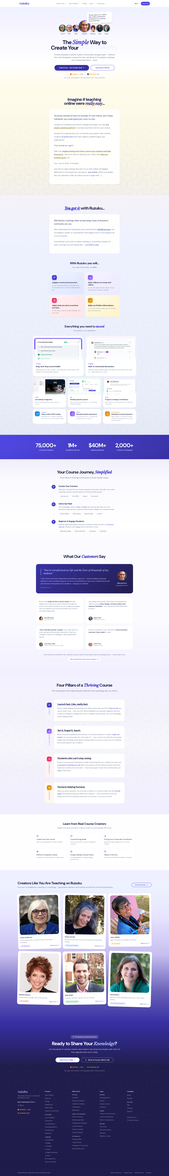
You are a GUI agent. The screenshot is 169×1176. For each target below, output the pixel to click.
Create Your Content (68, 486)
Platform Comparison (107, 1120)
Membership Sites (78, 1120)
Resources (101, 3)
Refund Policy (139, 1173)
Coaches (75, 1097)
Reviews (129, 1098)
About (129, 1095)
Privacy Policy (128, 1173)
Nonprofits (75, 1110)
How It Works (73, 3)
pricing (67, 507)
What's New (49, 1108)
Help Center (131, 1117)
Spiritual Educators (78, 1148)
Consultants (76, 1107)
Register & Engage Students (71, 521)
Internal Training (77, 1132)
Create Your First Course (108, 1114)
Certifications (49, 1130)
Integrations (49, 1104)
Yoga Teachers (77, 1142)
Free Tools (103, 1127)
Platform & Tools (105, 1136)
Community (92, 531)
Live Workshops (50, 1124)
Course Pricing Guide (106, 1117)
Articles (102, 1101)
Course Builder (49, 1117)
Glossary (102, 1133)
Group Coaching (77, 1129)
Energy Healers (77, 1139)
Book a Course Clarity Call (98, 1060)
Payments (48, 1133)
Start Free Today (66, 1060)
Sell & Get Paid (65, 503)
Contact (130, 1108)
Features (48, 1098)
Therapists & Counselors (80, 1145)
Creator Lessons (105, 1104)
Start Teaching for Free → (26, 1102)
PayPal (84, 507)
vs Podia (47, 1149)
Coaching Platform (51, 1127)
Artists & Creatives (78, 1101)
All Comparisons (50, 1159)
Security (148, 1173)
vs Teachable (49, 1140)
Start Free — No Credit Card (70, 68)
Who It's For (60, 3)
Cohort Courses (77, 1117)
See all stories (140, 885)
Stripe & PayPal (64, 513)
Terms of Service (116, 1173)
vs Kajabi (48, 1143)
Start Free (145, 3)
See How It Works (102, 68)
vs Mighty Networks (51, 1152)
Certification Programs (79, 1123)
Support (130, 1111)
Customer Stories (105, 1130)
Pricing (84, 3)
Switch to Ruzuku (50, 1162)
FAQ (128, 1105)
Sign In (136, 3)
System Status (134, 1120)
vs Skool (47, 1155)
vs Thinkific (48, 1146)
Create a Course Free (52, 1111)
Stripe (78, 507)
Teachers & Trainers (78, 1104)
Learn (91, 3)
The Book (103, 1107)
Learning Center (105, 1097)
